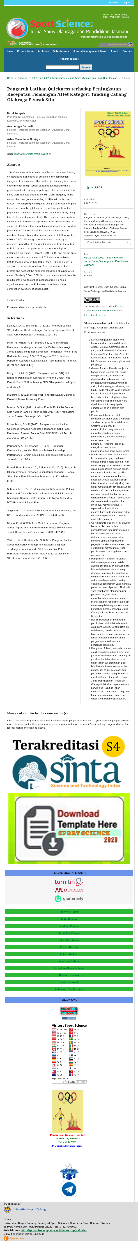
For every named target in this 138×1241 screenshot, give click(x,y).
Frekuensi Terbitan (69, 961)
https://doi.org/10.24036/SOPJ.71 (32, 153)
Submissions (61, 51)
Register (113, 2)
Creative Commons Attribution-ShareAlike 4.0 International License (104, 310)
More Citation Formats (99, 242)
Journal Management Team (89, 51)
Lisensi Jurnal (69, 982)
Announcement (69, 58)
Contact (127, 51)
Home (9, 51)
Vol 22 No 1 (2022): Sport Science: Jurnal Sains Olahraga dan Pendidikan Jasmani (74, 78)
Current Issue (25, 51)
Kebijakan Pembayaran (69, 989)
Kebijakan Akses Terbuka (69, 968)
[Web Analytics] (69, 1018)
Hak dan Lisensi (69, 975)
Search (86, 67)
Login (126, 2)
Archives (43, 51)
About (114, 51)
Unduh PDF (95, 187)
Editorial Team (69, 911)
